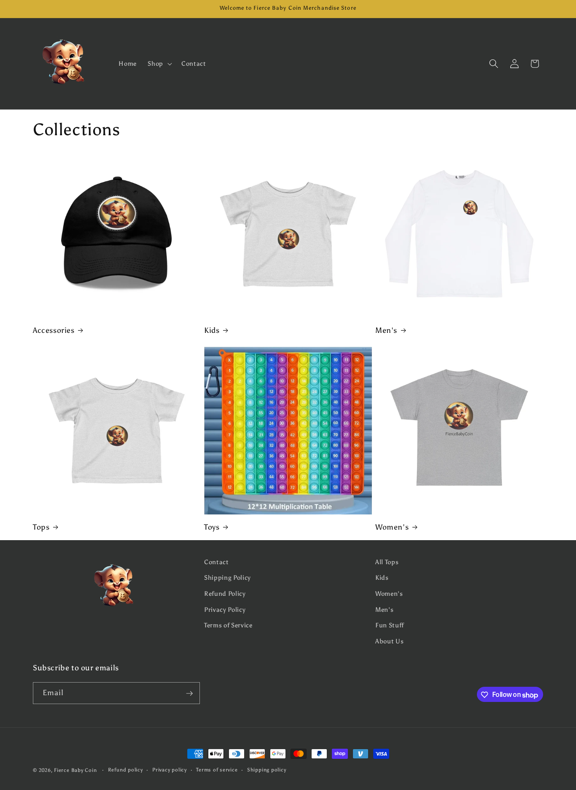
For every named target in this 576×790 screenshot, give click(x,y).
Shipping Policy (227, 578)
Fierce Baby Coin (75, 770)
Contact (216, 562)
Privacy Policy (224, 609)
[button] (159, 63)
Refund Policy (225, 593)
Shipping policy (266, 770)
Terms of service (216, 770)
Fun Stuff (389, 625)
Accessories (54, 330)
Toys (211, 527)
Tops (41, 527)
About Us (389, 641)
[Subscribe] (189, 693)
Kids (211, 330)
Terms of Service (228, 625)
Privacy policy (169, 770)
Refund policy (125, 770)
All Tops (386, 562)
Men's (386, 330)
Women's (392, 527)
